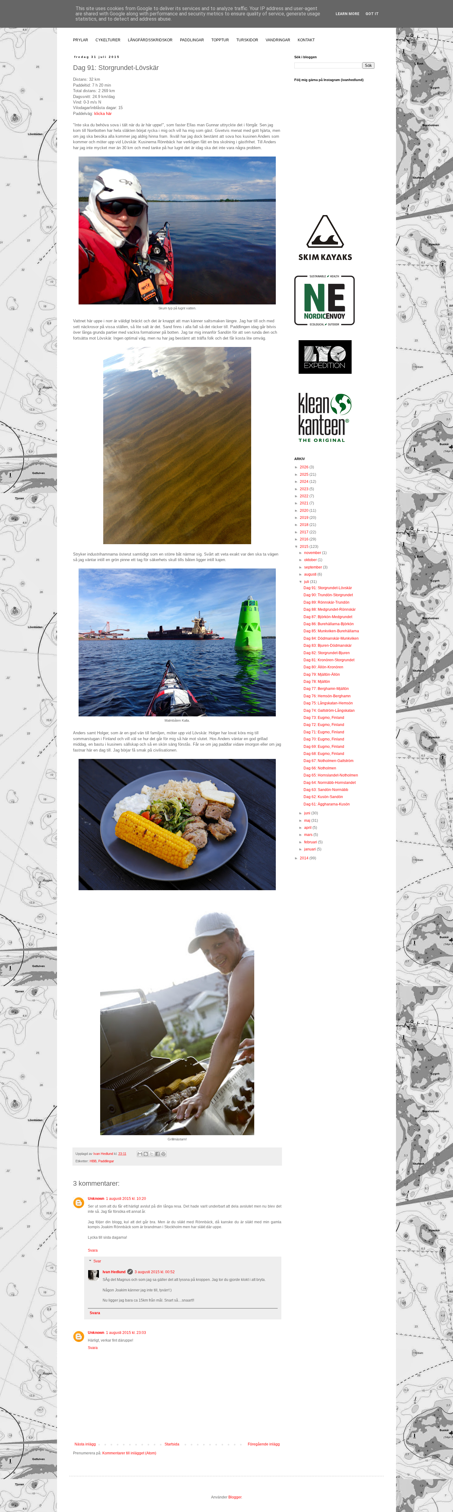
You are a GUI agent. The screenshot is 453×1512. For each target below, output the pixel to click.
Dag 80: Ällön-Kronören (323, 667)
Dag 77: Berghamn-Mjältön (326, 689)
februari (311, 842)
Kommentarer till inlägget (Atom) (129, 1453)
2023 (304, 489)
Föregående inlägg (264, 1444)
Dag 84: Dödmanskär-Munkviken (331, 638)
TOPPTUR (220, 40)
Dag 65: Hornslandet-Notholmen (331, 775)
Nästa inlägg (85, 1444)
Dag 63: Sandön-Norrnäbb (326, 790)
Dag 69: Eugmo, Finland (324, 746)
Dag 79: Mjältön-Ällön (322, 674)
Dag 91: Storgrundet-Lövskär (328, 588)
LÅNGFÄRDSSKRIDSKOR (150, 40)
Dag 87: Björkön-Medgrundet (328, 617)
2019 (304, 518)
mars (308, 835)
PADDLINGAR (192, 40)
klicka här (103, 113)
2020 (304, 510)
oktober (311, 560)
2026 (304, 467)
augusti (310, 574)
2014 (304, 858)
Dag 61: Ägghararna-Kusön (327, 804)
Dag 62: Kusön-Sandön (323, 797)
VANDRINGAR (278, 40)
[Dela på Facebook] (157, 1154)
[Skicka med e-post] (140, 1154)
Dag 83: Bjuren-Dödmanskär (328, 645)
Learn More (347, 14)
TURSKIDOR (247, 40)
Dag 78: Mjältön (317, 681)
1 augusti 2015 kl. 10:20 (126, 1198)
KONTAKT (306, 40)
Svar (97, 1261)
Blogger (234, 1497)
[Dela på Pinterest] (163, 1154)
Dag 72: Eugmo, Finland (324, 725)
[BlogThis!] (146, 1154)
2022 (304, 496)
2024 (304, 481)
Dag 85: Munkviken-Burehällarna (331, 631)
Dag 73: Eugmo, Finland (324, 717)
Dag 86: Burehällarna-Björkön (329, 624)
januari (310, 849)
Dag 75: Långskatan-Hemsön (328, 703)
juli (307, 582)
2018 (304, 525)
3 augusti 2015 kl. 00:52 (155, 1272)
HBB (93, 1161)
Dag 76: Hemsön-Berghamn (327, 696)
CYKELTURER (108, 40)
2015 (304, 546)
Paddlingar (106, 1161)
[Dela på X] (152, 1154)
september (313, 567)
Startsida (172, 1444)
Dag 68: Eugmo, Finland (324, 754)
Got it (372, 14)
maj (307, 820)
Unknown (96, 1198)
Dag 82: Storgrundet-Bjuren (327, 653)
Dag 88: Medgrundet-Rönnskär (330, 609)
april (308, 827)
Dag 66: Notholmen (320, 768)
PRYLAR (80, 40)
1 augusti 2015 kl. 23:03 (126, 1333)
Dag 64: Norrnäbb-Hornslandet (330, 782)
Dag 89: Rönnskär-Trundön (326, 602)
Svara (93, 1250)
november (313, 553)
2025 (304, 474)
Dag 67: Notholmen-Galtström (328, 761)
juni (307, 813)
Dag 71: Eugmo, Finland (324, 732)
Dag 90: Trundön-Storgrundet (328, 595)
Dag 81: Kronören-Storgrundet (329, 660)
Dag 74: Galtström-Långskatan (329, 710)
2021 (304, 503)
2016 (304, 539)
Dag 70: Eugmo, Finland (324, 739)
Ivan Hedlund (114, 1272)
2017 (304, 532)
